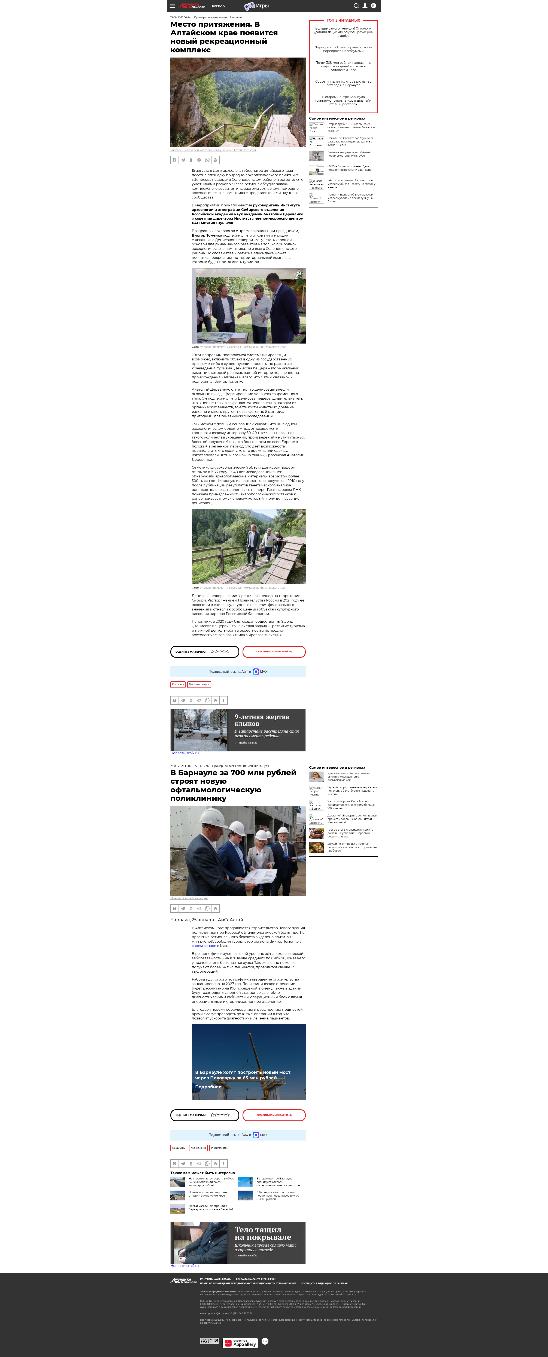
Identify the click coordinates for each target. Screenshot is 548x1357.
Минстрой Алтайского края (189, 898)
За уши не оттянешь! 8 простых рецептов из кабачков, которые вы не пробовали (352, 847)
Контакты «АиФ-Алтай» (215, 1279)
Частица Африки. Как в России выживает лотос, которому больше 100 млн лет (351, 805)
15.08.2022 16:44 (180, 17)
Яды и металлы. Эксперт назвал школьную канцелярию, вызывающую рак (349, 777)
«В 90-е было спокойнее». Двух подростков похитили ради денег (350, 168)
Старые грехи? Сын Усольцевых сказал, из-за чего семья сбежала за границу (351, 127)
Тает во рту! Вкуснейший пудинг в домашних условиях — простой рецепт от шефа (350, 833)
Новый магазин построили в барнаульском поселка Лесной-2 (211, 1207)
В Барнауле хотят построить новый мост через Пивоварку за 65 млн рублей (242, 1075)
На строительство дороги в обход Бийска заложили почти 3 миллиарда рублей (211, 1182)
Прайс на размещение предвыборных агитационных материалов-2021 (248, 1283)
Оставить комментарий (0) (274, 651)
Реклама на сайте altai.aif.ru (255, 1279)
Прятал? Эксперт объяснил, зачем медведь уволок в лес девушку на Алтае (350, 198)
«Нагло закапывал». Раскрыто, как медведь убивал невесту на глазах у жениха (351, 184)
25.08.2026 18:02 (180, 765)
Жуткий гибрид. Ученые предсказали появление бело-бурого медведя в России (352, 791)
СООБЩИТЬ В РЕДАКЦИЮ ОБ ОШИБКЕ (324, 1283)
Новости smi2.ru (184, 753)
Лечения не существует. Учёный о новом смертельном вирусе (350, 154)
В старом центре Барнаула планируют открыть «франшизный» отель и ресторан (343, 100)
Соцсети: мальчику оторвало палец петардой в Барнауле (343, 83)
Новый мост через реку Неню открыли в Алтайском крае (208, 1194)
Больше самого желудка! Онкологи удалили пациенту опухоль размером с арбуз (343, 32)
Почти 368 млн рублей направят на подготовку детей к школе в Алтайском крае (343, 66)
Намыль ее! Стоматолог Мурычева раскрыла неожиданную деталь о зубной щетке (351, 141)
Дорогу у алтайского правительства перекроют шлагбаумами (343, 49)
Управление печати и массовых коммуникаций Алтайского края (213, 150)
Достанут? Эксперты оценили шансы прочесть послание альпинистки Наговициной (352, 819)
